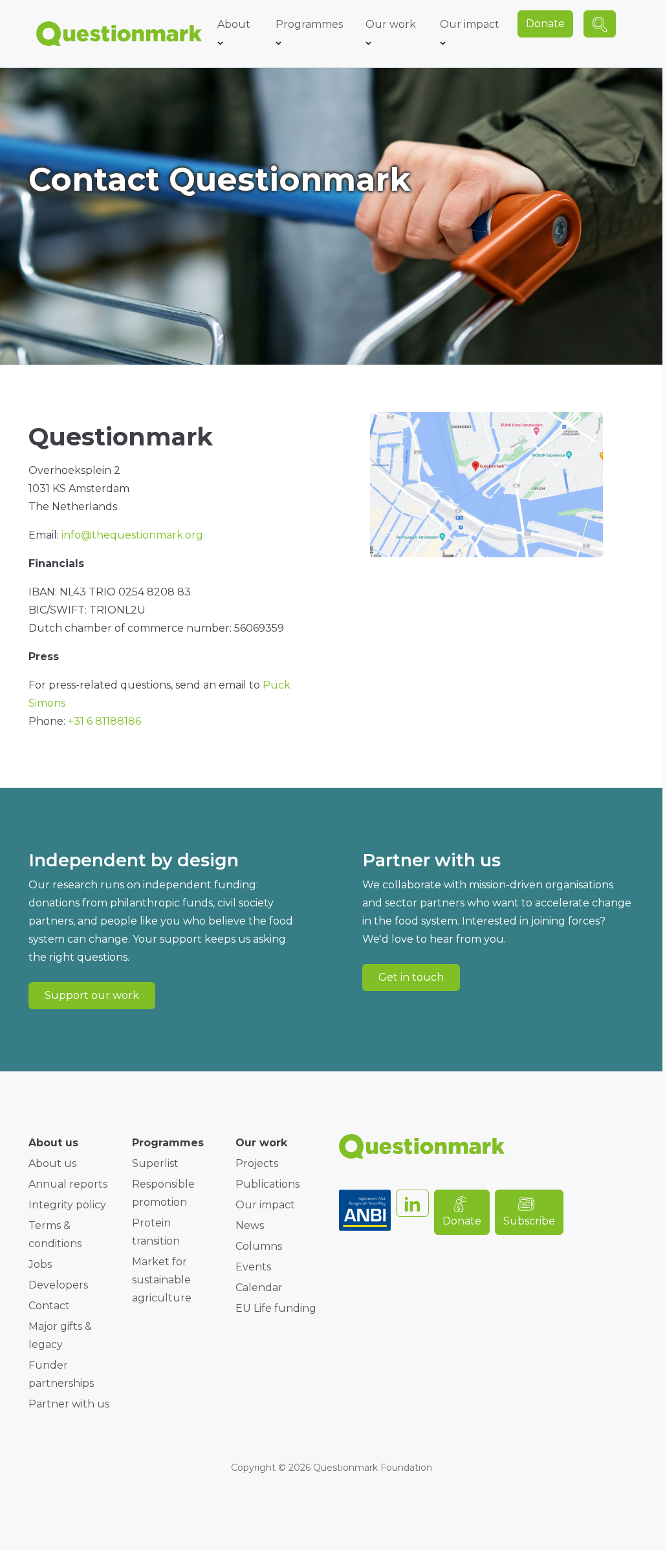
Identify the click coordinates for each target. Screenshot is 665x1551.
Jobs (40, 1264)
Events (253, 1267)
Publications (267, 1184)
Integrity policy (67, 1205)
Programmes (309, 24)
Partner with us (68, 1404)
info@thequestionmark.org (132, 535)
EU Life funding (275, 1308)
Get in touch (411, 977)
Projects (256, 1163)
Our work (390, 24)
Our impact (469, 24)
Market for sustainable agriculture (161, 1280)
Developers (58, 1285)
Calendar (259, 1287)
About (233, 24)
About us (52, 1163)
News (249, 1225)
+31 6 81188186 (104, 721)
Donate (545, 23)
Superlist (155, 1163)
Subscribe (529, 1221)
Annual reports (67, 1184)
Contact (49, 1306)
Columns (258, 1246)
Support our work (92, 995)
